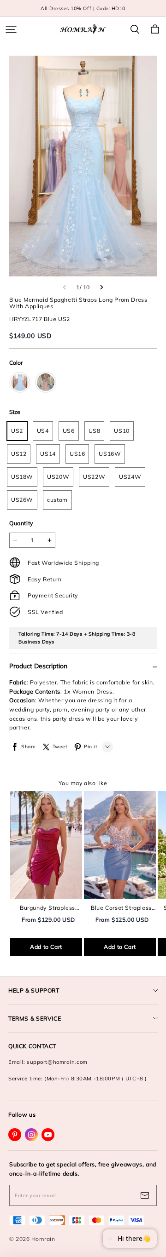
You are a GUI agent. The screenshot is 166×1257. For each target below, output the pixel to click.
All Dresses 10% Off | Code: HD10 (83, 8)
